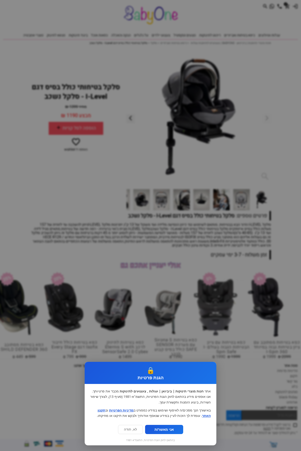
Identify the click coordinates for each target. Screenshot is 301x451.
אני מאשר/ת (164, 429)
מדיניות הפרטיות (121, 410)
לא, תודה (130, 429)
